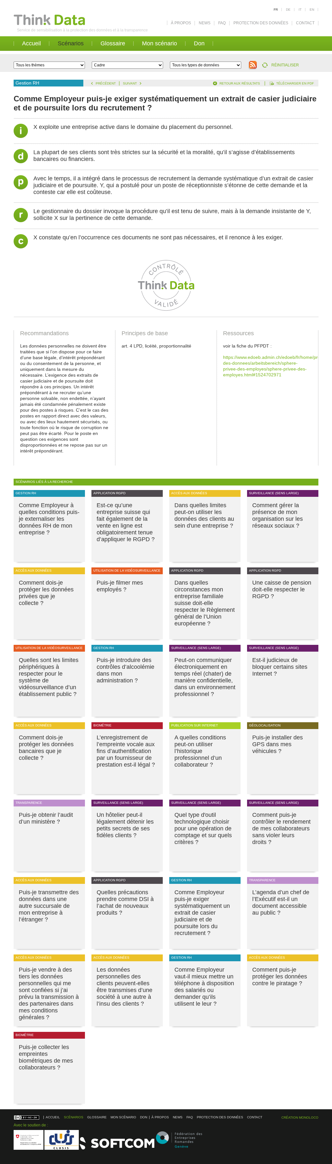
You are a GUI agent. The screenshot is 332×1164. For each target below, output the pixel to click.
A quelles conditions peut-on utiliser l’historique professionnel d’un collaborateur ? (200, 751)
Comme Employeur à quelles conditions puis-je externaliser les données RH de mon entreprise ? (49, 519)
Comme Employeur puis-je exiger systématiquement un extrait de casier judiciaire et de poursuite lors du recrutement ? (202, 912)
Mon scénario (159, 43)
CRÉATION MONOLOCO (299, 1117)
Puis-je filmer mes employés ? (120, 586)
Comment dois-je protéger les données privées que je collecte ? (46, 592)
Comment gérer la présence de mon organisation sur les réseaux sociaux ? (277, 515)
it (300, 9)
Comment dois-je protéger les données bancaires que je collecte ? (46, 747)
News (204, 23)
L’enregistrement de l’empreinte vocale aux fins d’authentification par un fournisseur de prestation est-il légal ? (126, 751)
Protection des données (260, 23)
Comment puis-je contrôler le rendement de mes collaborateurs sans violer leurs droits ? (281, 828)
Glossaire (113, 43)
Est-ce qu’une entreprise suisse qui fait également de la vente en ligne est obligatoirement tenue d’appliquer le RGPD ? (126, 522)
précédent (106, 83)
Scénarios (71, 43)
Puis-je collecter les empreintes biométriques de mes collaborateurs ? (46, 1057)
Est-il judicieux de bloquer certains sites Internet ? (279, 667)
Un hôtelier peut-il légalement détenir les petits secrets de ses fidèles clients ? (125, 825)
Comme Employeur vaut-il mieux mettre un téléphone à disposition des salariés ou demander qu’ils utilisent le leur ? (204, 986)
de (288, 9)
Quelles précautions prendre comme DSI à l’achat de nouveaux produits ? (125, 902)
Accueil (31, 43)
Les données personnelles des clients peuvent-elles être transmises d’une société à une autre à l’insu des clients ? (124, 986)
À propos (181, 23)
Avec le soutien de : (31, 1125)
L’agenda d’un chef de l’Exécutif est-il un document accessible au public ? (280, 902)
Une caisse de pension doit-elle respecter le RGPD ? (281, 589)
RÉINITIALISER (285, 65)
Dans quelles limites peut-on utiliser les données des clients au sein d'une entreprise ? (204, 515)
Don (199, 43)
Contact (305, 23)
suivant (130, 83)
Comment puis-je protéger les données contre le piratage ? (279, 976)
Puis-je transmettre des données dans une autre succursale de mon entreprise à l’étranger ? (49, 906)
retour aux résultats (239, 83)
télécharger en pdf (295, 83)
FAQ (222, 23)
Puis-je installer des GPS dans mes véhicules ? (277, 744)
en (312, 9)
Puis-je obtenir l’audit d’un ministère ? (46, 818)
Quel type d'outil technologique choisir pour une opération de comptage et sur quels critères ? (203, 828)
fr (276, 9)
